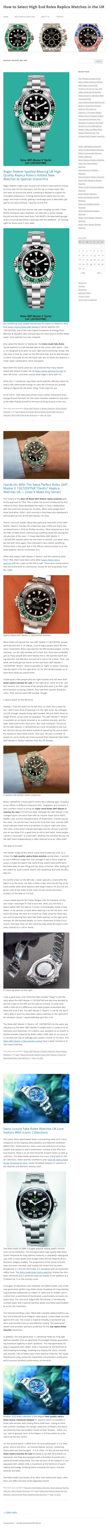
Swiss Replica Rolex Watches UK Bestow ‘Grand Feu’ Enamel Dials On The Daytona (91, 105)
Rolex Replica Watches (25, 17)
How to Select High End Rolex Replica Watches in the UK (53, 6)
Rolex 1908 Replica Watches (89, 146)
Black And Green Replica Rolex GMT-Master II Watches (43, 1054)
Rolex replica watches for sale (49, 371)
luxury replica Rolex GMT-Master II (24, 327)
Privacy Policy (84, 296)
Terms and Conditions (87, 299)
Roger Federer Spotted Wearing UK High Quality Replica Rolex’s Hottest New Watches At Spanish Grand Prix (32, 175)
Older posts (10, 1512)
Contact (60, 17)
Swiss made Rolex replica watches (36, 1272)
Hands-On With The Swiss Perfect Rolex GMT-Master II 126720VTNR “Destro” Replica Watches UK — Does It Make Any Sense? (36, 488)
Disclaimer (82, 289)
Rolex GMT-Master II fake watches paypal (22, 1041)
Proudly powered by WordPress (28, 1523)
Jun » (99, 272)
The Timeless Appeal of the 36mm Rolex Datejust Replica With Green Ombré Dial (90, 82)
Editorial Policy (84, 293)
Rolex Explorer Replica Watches (91, 177)
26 (91, 264)
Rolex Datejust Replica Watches (91, 160)
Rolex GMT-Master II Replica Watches (39, 408)
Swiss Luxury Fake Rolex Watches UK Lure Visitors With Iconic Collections (33, 1130)
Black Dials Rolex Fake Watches (16, 1058)
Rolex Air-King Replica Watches (37, 1487)
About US (45, 17)
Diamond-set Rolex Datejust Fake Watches (29, 1494)
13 (95, 255)
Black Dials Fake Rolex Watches (24, 415)
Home (5, 17)
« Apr (83, 272)
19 (91, 259)
